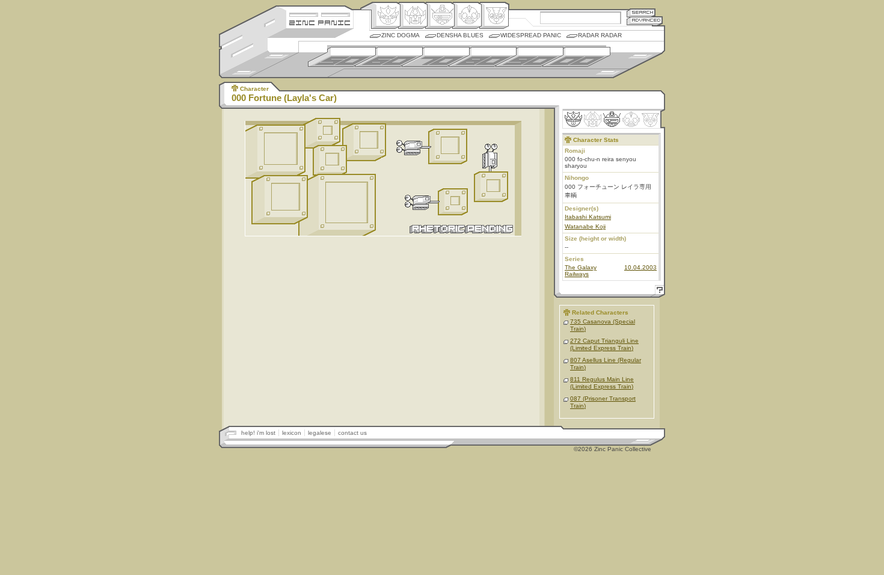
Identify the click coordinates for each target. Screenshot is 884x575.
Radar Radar (600, 35)
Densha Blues (460, 35)
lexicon (291, 432)
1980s (482, 57)
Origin (386, 15)
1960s (388, 57)
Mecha (440, 15)
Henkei (413, 15)
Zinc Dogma (400, 35)
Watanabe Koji (585, 226)
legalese (319, 432)
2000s (576, 57)
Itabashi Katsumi (588, 217)
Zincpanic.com (319, 22)
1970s (435, 57)
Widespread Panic (530, 35)
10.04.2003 (640, 267)
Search (641, 12)
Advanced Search (645, 20)
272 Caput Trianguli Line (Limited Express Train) (604, 344)
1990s (529, 57)
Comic (494, 15)
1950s (341, 57)
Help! (658, 291)
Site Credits (319, 13)
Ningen (467, 15)
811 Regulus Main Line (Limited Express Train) (602, 383)
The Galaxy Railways (581, 270)
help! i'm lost (258, 432)
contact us (352, 432)
